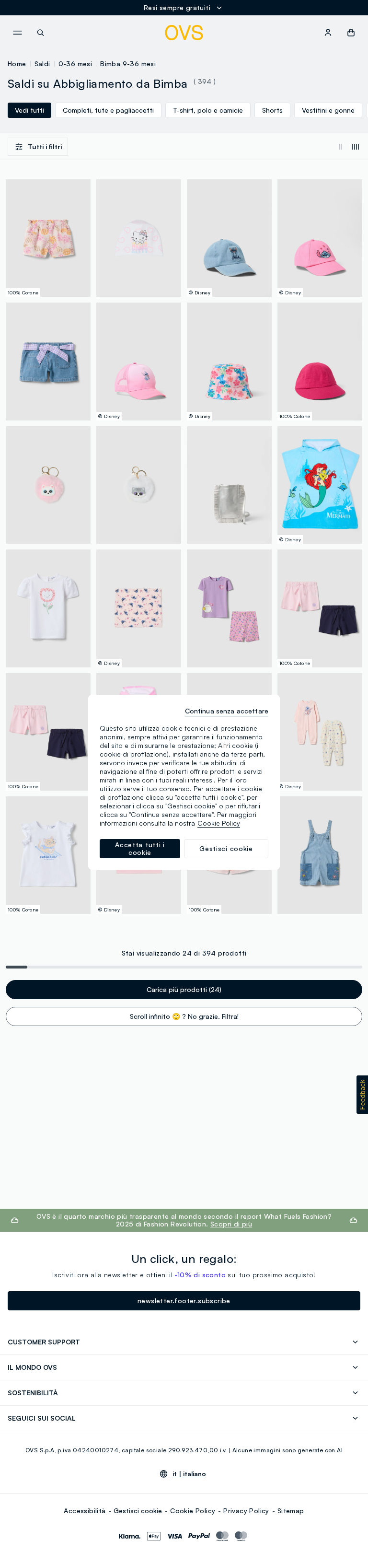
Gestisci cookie (138, 1510)
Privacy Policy (246, 1510)
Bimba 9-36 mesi (128, 63)
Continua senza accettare (226, 711)
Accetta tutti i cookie (140, 848)
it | (189, 1474)
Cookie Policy (192, 1510)
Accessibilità (84, 1510)
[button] (362, 1094)
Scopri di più (231, 1224)
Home (17, 63)
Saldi (42, 63)
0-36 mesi (75, 63)
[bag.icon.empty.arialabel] (351, 32)
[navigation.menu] (17, 32)
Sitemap (290, 1510)
